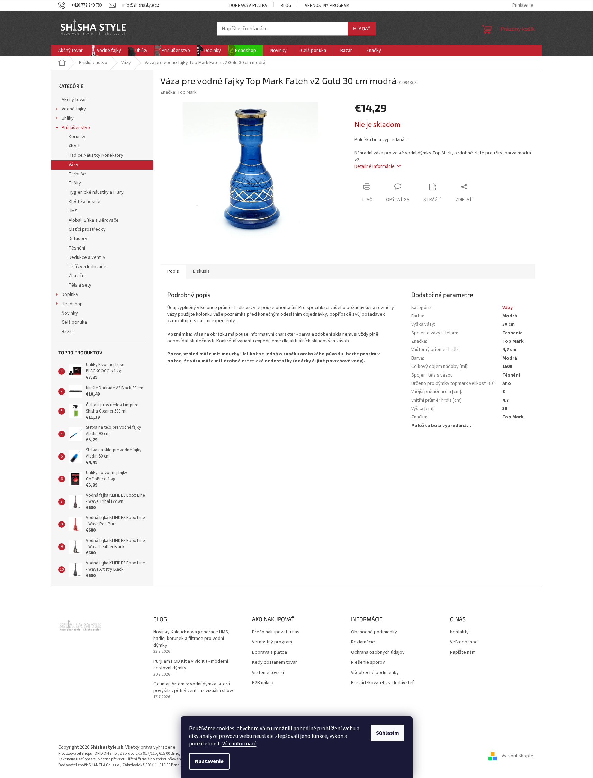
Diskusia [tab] (201, 271)
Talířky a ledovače (87, 266)
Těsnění (77, 248)
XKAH (74, 146)
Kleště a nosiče (84, 201)
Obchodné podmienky (374, 632)
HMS (73, 211)
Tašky (75, 183)
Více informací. (239, 744)
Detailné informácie (374, 166)
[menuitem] (70, 50)
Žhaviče (77, 275)
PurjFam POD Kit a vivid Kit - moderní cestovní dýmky (190, 664)
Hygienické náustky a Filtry (96, 192)
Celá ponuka (74, 322)
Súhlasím (387, 733)
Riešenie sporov (368, 662)
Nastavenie (209, 761)
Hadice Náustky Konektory (96, 155)
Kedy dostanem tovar (274, 662)
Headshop (72, 303)
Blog (286, 5)
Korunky (77, 136)
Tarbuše (77, 174)
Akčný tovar (74, 99)
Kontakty (459, 632)
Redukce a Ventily (87, 257)
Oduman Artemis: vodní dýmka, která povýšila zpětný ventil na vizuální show (193, 687)
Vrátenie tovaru (268, 673)
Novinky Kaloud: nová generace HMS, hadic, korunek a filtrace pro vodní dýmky (191, 639)
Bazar (67, 331)
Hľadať (361, 28)
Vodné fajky (74, 109)
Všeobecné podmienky (375, 673)
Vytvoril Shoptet (518, 755)
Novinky (70, 313)
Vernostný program (327, 5)
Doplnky (70, 294)
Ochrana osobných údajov (378, 652)
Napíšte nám (463, 652)
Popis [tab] (173, 271)
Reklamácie (363, 642)
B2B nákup (262, 683)
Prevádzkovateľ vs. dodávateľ (382, 683)
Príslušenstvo (76, 127)
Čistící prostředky (87, 229)
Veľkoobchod (464, 642)
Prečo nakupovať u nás (275, 632)
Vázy (73, 164)
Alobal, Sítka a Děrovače (94, 220)
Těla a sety (80, 285)
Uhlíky (68, 118)
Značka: (178, 92)
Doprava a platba (248, 5)
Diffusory (78, 238)
